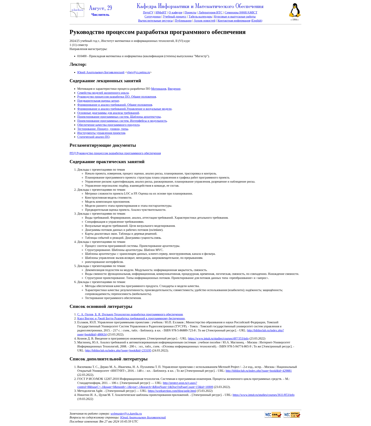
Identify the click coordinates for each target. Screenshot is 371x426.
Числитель (100, 15)
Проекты (190, 12)
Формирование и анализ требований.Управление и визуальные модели (124, 108)
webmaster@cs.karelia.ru (126, 413)
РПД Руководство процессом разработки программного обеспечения (115, 153)
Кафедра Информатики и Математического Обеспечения (200, 6)
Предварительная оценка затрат (98, 100)
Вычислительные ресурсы (155, 20)
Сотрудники (153, 16)
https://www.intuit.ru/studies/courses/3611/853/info (263, 394)
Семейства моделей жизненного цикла (103, 92)
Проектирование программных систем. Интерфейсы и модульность (122, 120)
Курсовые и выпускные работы (235, 16)
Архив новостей (204, 20)
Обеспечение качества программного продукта (108, 124)
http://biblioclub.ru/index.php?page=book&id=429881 (259, 370)
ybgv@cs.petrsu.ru (138, 72)
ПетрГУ (148, 12)
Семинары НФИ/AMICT (241, 12)
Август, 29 (100, 8)
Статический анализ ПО (93, 136)
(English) (256, 20)
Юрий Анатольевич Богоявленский (100, 72)
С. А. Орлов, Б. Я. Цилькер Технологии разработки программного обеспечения (130, 314)
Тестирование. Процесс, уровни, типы (102, 128)
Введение (174, 88)
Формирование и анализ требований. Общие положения (114, 104)
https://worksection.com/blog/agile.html (172, 390)
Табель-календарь (200, 16)
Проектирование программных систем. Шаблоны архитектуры (119, 116)
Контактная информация (234, 20)
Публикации (183, 20)
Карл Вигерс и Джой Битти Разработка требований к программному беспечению (131, 318)
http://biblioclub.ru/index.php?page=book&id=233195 (118, 350)
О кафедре (175, 12)
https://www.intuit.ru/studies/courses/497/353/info (218, 338)
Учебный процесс (174, 16)
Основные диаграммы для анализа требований (108, 112)
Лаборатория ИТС (210, 12)
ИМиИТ (161, 12)
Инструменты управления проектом (101, 133)
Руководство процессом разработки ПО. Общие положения (116, 96)
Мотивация (158, 88)
